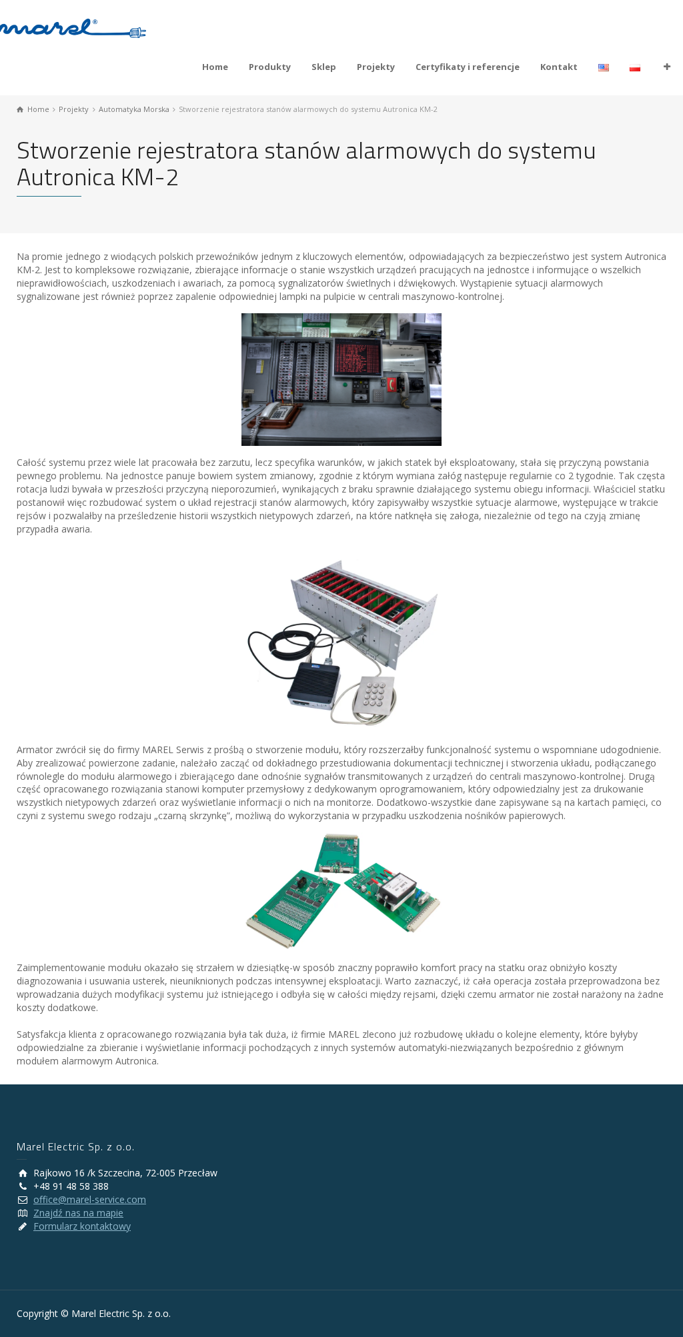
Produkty (270, 67)
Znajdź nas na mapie (78, 1212)
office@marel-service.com (89, 1199)
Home (215, 67)
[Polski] (635, 67)
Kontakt (559, 67)
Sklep (323, 67)
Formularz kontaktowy (82, 1226)
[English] (604, 67)
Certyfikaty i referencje (468, 67)
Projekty (376, 67)
